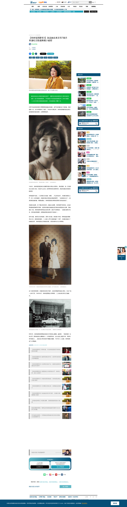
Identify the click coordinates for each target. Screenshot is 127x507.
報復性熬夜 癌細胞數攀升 (38, 452)
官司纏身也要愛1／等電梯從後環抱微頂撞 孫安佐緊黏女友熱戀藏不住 (46, 415)
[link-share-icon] (36, 54)
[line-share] (33, 54)
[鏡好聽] (57, 2)
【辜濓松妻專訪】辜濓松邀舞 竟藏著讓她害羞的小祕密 (46, 401)
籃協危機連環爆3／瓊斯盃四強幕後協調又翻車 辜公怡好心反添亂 (46, 408)
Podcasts (86, 11)
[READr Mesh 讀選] (69, 2)
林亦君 (34, 47)
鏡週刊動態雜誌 (53, 482)
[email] (96, 497)
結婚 (30, 57)
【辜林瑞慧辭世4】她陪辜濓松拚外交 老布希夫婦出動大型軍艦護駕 (46, 357)
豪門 (42, 57)
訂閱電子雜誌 (42, 497)
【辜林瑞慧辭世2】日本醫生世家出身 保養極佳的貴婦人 (46, 386)
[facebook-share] (30, 54)
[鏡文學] (64, 2)
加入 (47, 474)
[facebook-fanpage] (90, 497)
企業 (34, 57)
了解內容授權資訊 (63, 482)
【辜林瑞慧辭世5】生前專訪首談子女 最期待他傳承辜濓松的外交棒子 (46, 364)
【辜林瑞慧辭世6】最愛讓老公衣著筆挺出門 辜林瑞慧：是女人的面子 (46, 372)
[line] (86, 497)
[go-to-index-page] (33, 2)
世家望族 (55, 57)
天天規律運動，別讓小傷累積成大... (93, 148)
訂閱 (59, 474)
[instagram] (93, 497)
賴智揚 (34, 49)
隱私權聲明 (84, 503)
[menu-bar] (95, 2)
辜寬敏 (45, 57)
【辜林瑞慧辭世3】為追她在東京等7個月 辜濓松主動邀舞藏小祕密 (46, 394)
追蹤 (53, 474)
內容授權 (49, 497)
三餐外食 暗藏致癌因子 (92, 161)
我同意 (115, 503)
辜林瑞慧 (50, 57)
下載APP (55, 497)
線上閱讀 (65, 486)
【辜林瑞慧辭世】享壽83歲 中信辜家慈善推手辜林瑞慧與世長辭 (46, 350)
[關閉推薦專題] (126, 247)
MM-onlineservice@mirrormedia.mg (51, 499)
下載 (65, 474)
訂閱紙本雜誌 (93, 11)
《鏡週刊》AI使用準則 (72, 497)
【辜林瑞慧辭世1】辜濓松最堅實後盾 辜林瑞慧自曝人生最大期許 (46, 379)
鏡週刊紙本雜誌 (44, 482)
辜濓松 (37, 57)
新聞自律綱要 (62, 497)
